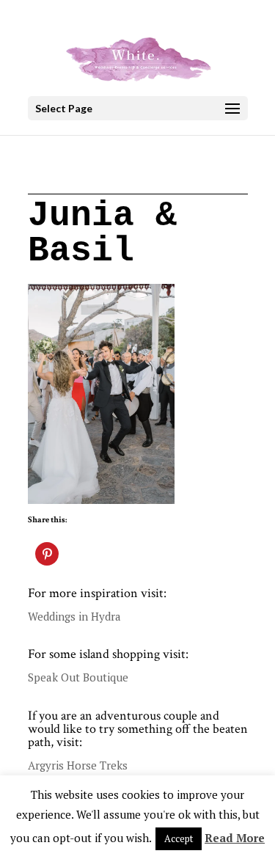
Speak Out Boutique (78, 677)
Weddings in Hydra (74, 616)
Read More (235, 837)
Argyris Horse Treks (78, 765)
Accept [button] (178, 838)
